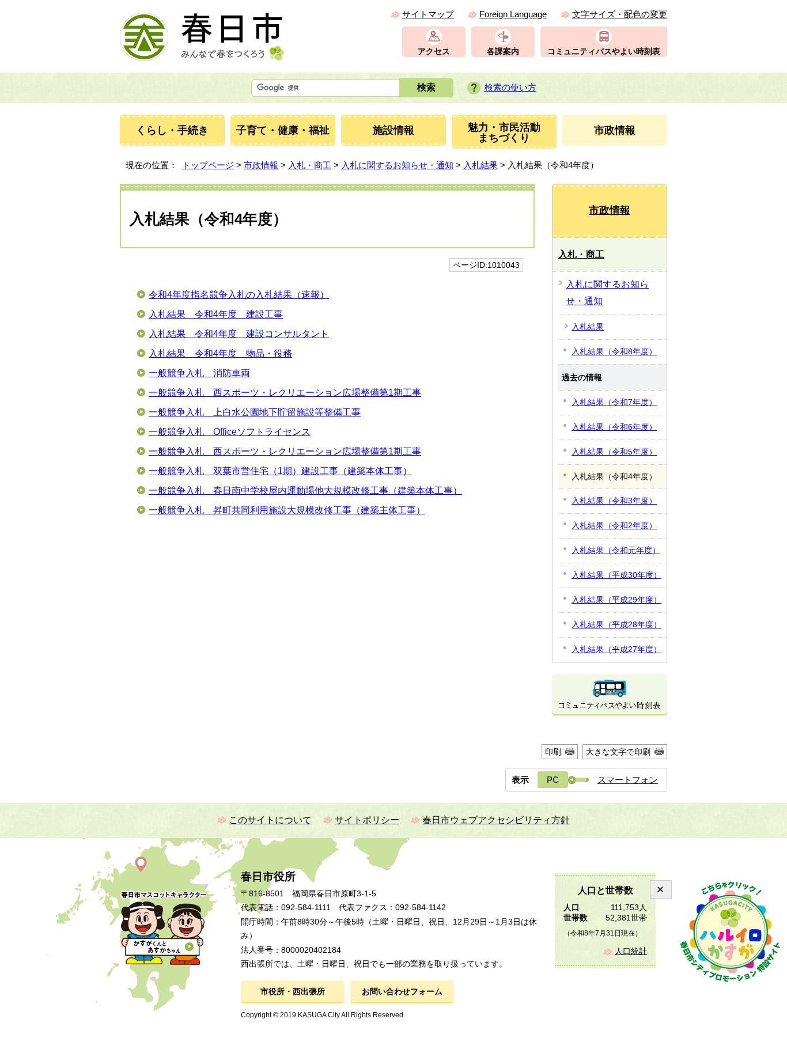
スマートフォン (627, 780)
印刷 (553, 751)
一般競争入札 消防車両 (199, 373)
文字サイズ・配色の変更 (619, 14)
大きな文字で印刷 (618, 751)
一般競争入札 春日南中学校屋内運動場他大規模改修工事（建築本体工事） (305, 490)
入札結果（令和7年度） (614, 402)
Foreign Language (513, 14)
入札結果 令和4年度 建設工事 (216, 314)
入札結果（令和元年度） (616, 550)
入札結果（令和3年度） (614, 500)
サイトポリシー (367, 820)
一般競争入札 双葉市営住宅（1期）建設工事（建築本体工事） (280, 471)
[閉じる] (660, 889)
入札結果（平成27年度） (616, 649)
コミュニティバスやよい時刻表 (603, 51)
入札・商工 (309, 165)
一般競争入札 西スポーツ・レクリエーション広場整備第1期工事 (285, 392)
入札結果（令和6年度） (614, 426)
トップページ (208, 165)
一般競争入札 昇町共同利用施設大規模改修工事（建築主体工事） (287, 510)
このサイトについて (270, 820)
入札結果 (480, 165)
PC (553, 780)
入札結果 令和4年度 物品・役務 (220, 353)
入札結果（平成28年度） (616, 624)
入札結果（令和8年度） (614, 351)
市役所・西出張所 (292, 991)
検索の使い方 (510, 87)
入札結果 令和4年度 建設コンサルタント (239, 334)
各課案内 (503, 51)
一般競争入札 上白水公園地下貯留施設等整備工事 (255, 412)
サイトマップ (428, 14)
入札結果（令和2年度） (614, 525)
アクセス (434, 51)
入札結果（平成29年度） (616, 599)
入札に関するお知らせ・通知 (397, 165)
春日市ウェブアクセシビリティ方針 (496, 820)
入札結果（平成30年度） (616, 574)
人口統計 (631, 951)
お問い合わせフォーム (402, 991)
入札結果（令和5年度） (614, 451)
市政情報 (261, 165)
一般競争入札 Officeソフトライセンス (230, 432)
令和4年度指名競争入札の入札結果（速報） (239, 295)
